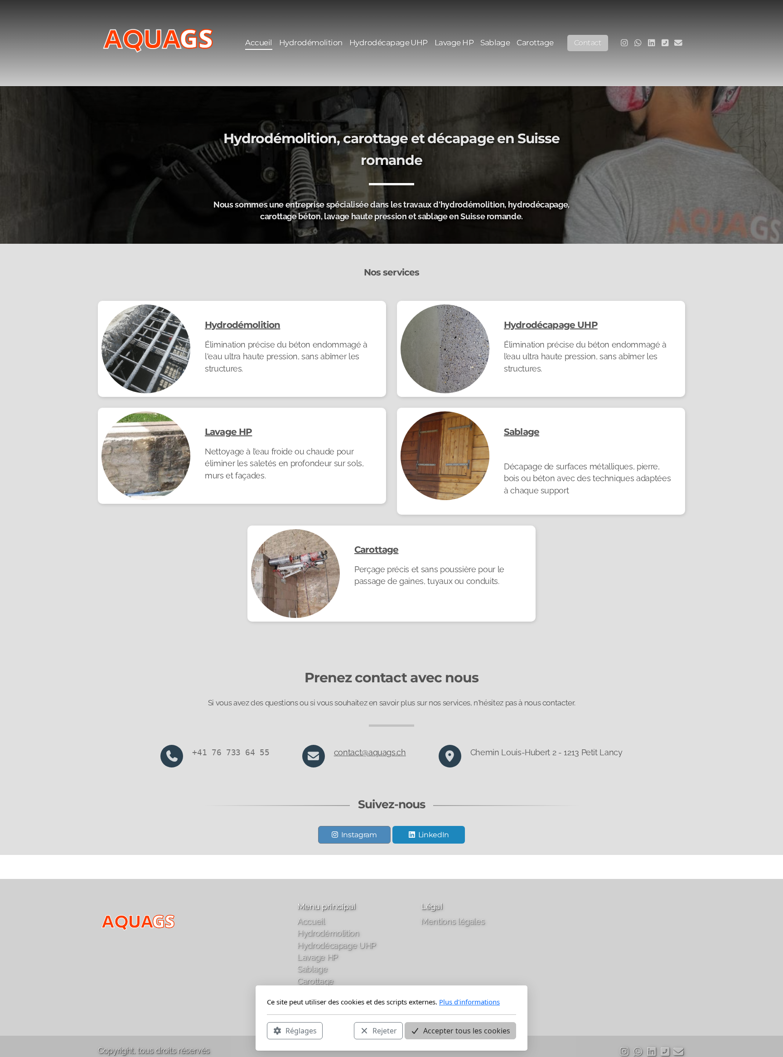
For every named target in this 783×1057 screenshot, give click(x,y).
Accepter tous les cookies (466, 1030)
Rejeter (384, 1030)
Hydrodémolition (242, 324)
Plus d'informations (469, 1001)
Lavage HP (228, 431)
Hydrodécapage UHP (551, 324)
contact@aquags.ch (370, 752)
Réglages (301, 1030)
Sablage (521, 431)
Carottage (376, 549)
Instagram (359, 834)
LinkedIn (433, 834)
